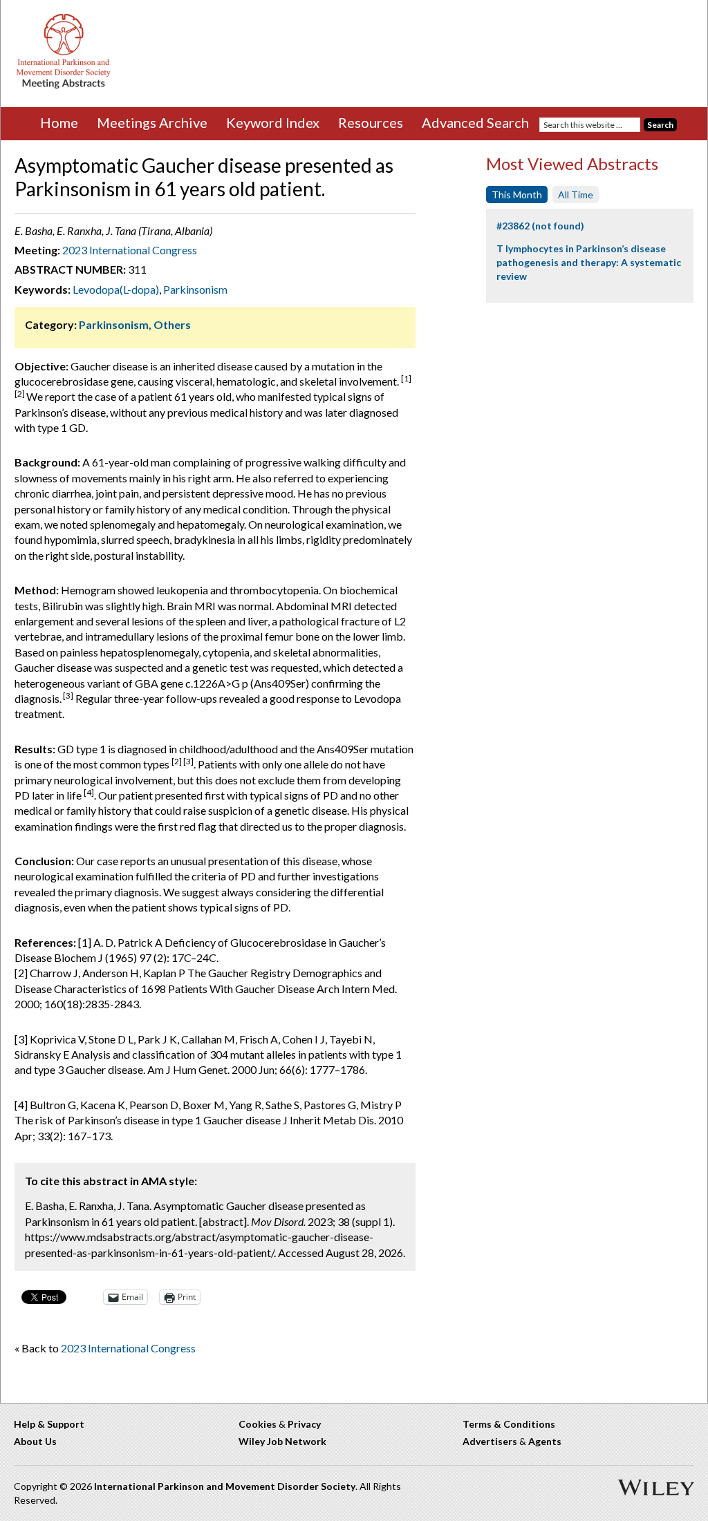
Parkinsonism (195, 289)
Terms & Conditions (509, 1424)
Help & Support (49, 1424)
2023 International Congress (129, 249)
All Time (575, 194)
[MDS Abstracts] (64, 85)
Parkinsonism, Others (135, 324)
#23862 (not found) (540, 226)
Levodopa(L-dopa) (116, 289)
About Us (35, 1441)
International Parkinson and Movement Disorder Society (224, 1486)
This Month (517, 194)
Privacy (304, 1424)
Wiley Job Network (282, 1441)
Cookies (258, 1424)
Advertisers (490, 1441)
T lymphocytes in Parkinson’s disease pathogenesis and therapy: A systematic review (588, 262)
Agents (544, 1441)
